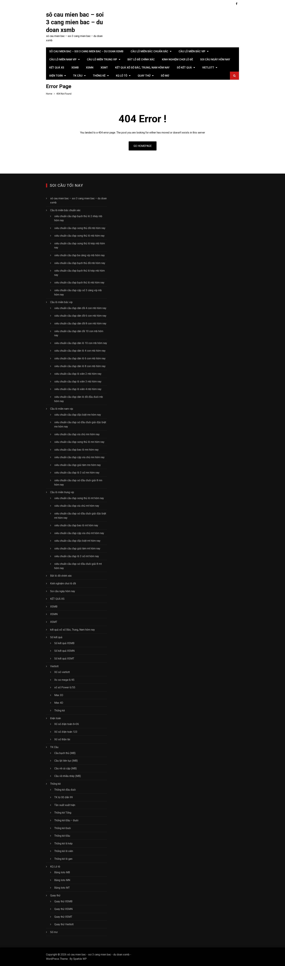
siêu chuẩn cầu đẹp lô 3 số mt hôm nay (76, 556)
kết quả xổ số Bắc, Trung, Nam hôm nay (142, 67)
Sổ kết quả (184, 67)
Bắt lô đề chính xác (141, 59)
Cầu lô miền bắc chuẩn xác (149, 51)
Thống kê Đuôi (62, 828)
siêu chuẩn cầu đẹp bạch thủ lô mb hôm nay (79, 282)
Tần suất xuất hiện (64, 805)
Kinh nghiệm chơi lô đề (177, 59)
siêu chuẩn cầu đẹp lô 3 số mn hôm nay (76, 472)
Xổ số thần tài (62, 739)
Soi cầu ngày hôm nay (215, 59)
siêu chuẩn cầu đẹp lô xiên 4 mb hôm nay (77, 389)
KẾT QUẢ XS (56, 67)
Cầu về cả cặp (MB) (65, 768)
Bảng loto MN (62, 880)
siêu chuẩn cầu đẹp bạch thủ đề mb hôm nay (79, 263)
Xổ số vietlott (62, 672)
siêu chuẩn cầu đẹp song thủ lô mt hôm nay (79, 498)
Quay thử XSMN (63, 909)
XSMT (104, 67)
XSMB (75, 67)
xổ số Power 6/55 (64, 687)
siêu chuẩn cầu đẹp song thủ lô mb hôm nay (79, 235)
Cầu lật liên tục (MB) (66, 760)
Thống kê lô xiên (63, 851)
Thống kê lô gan (63, 858)
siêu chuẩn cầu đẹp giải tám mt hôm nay (77, 548)
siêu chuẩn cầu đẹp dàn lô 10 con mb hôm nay (80, 343)
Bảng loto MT (62, 887)
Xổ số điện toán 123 (65, 731)
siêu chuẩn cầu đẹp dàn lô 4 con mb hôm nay (80, 350)
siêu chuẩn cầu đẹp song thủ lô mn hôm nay (79, 441)
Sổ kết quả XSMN (64, 650)
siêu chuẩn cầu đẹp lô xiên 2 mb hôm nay (77, 373)
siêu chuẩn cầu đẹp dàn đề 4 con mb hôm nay (80, 308)
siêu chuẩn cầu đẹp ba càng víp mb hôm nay (79, 255)
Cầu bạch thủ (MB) (65, 753)
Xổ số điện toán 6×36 (66, 724)
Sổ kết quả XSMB (64, 643)
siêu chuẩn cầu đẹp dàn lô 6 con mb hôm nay (80, 358)
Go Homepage (143, 145)
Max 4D (58, 702)
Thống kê (99, 75)
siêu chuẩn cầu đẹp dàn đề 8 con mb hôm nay (80, 323)
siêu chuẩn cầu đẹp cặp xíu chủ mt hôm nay (79, 533)
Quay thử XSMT (63, 916)
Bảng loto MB (62, 872)
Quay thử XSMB (63, 901)
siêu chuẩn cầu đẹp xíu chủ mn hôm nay (77, 434)
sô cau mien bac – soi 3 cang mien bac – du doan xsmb (75, 22)
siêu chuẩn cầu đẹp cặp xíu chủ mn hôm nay (79, 457)
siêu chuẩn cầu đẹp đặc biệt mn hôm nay (77, 414)
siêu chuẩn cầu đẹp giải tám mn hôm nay (77, 465)
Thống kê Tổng (62, 812)
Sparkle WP (80, 958)
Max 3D (58, 695)
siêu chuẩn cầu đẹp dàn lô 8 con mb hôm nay (80, 366)
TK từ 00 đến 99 (63, 797)
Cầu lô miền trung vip (102, 59)
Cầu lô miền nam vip (63, 59)
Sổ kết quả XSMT (64, 658)
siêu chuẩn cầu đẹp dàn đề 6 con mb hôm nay (80, 315)
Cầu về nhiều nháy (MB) (67, 776)
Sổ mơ (165, 75)
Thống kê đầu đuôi (65, 789)
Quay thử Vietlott (64, 924)
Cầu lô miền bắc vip (192, 51)
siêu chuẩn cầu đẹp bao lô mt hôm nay (76, 525)
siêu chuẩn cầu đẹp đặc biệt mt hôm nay (77, 540)
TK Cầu (77, 75)
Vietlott (208, 67)
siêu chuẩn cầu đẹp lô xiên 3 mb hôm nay (77, 381)
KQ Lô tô (121, 75)
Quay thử (144, 75)
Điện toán (56, 75)
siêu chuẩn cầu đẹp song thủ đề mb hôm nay (79, 228)
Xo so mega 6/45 (64, 679)
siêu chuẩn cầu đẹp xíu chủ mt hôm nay (76, 505)
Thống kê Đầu (62, 835)
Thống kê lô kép (63, 843)
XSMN (89, 67)
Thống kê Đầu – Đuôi (66, 820)
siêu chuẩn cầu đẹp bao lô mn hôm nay (76, 449)
